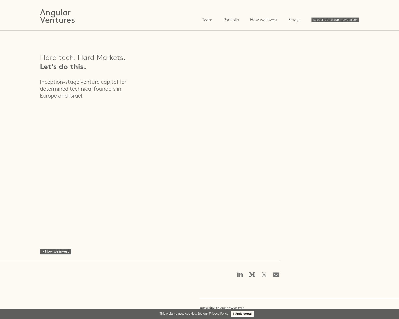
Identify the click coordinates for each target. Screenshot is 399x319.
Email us (277, 275)
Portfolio (231, 20)
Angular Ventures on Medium (252, 275)
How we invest (263, 20)
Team (207, 20)
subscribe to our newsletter (335, 20)
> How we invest (55, 251)
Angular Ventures (57, 16)
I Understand (242, 313)
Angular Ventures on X (264, 275)
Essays (294, 20)
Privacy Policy (218, 314)
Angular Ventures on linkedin (240, 274)
